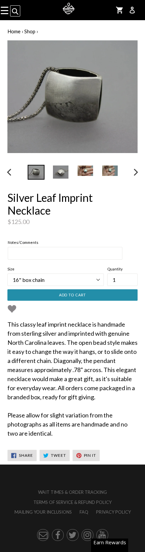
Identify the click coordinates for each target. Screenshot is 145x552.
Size (10, 269)
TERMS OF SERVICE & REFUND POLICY (72, 502)
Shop (29, 31)
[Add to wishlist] (12, 309)
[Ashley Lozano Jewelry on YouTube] (102, 535)
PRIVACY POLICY (113, 512)
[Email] (43, 535)
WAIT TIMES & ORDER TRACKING (72, 492)
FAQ (84, 512)
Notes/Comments (23, 242)
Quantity (115, 269)
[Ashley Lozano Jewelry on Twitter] (73, 535)
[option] (36, 172)
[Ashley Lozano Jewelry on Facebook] (58, 535)
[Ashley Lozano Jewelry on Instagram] (87, 535)
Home (14, 31)
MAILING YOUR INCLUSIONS (43, 512)
